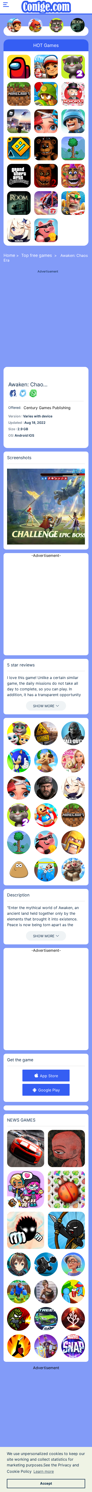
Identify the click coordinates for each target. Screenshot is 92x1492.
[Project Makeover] (46, 121)
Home (9, 255)
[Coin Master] (46, 230)
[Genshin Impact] (19, 230)
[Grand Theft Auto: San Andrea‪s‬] (19, 176)
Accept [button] (46, 1483)
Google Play (48, 1090)
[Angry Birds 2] (35, 25)
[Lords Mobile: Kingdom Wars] (73, 203)
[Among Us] (19, 67)
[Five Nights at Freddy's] (46, 148)
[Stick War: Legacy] (66, 1230)
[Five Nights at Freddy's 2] (46, 176)
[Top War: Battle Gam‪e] (73, 121)
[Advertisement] (46, 320)
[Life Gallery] (66, 1148)
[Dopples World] (25, 1189)
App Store (48, 1075)
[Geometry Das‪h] (19, 148)
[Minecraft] (19, 94)
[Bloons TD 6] (46, 94)
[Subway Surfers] (14, 25)
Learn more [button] (43, 1471)
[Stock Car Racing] (25, 1148)
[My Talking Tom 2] (73, 67)
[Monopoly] (73, 94)
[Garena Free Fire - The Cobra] (46, 203)
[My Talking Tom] (56, 25)
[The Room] (78, 25)
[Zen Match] (66, 1189)
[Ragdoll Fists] (25, 1230)
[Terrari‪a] (73, 148)
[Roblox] (19, 121)
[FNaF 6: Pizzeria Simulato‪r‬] (73, 176)
